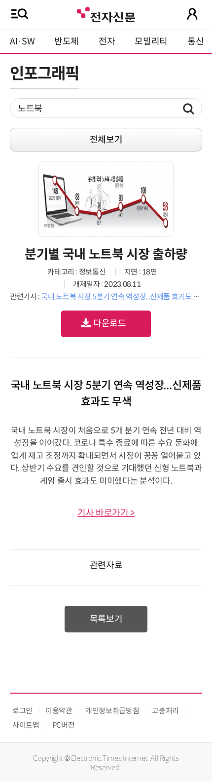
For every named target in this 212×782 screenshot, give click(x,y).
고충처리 (165, 710)
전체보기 (106, 139)
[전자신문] (106, 13)
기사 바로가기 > (106, 513)
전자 (107, 41)
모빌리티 (151, 41)
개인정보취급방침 (112, 710)
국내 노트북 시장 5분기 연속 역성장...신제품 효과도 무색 (123, 296)
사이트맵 (25, 725)
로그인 (22, 710)
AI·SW (22, 41)
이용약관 (58, 710)
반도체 (66, 41)
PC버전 (63, 725)
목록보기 (106, 619)
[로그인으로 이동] (192, 14)
